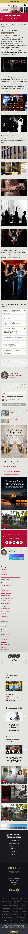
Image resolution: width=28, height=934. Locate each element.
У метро (3, 606)
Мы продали (14, 880)
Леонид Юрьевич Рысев (16, 375)
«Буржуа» (3, 647)
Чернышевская (4, 621)
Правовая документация (8, 914)
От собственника (5, 579)
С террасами (4, 574)
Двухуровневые (4, 572)
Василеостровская (5, 608)
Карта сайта (7, 915)
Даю (14, 397)
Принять (14, 931)
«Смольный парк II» (5, 632)
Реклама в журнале (14, 878)
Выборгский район (5, 595)
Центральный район (5, 590)
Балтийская (3, 626)
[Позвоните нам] (25, 5)
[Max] (10, 542)
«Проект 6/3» (4, 639)
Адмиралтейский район (6, 585)
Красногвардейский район (7, 598)
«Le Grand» (3, 642)
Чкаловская (3, 624)
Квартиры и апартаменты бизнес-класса (10, 577)
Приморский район (5, 588)
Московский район (5, 603)
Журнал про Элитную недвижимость (12, 471)
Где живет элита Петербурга (10, 469)
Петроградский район (6, 593)
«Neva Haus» (10, 694)
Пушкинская (4, 618)
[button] (3, 5)
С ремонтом (3, 569)
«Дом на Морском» (5, 649)
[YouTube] (14, 889)
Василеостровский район (7, 600)
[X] (17, 889)
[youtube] (17, 542)
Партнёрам (14, 882)
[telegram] (14, 542)
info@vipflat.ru (16, 903)
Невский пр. (4, 613)
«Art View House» (5, 634)
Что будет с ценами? (9, 463)
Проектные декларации (20, 914)
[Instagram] (6, 542)
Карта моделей (14, 915)
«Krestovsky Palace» (5, 644)
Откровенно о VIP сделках (10, 466)
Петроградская (4, 616)
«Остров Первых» (5, 637)
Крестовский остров (5, 611)
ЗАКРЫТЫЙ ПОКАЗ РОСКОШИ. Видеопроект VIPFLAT (14, 759)
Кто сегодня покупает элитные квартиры (14, 725)
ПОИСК (14, 884)
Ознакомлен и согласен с (13, 400)
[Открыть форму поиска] (22, 5)
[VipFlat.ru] (14, 5)
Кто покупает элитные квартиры (11, 474)
